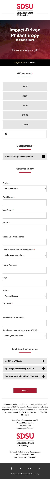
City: (5, 278)
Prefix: (6, 183)
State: (5, 290)
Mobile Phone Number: (13, 317)
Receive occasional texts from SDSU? (20, 330)
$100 (25, 86)
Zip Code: (7, 303)
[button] (25, 361)
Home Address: (10, 265)
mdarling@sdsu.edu (25, 428)
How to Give (8, 412)
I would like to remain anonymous (18, 249)
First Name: (8, 197)
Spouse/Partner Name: (13, 237)
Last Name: (8, 210)
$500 (25, 105)
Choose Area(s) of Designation (19, 156)
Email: (6, 222)
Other (25, 124)
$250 (25, 96)
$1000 (25, 115)
